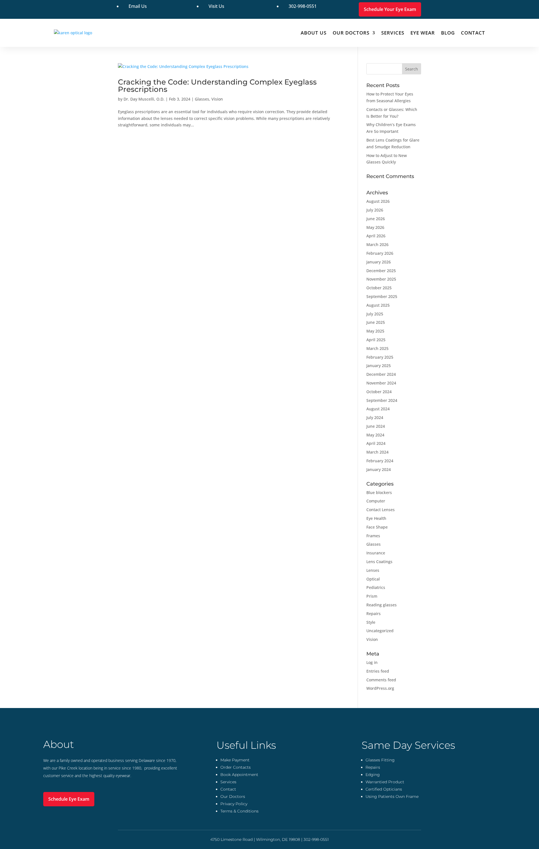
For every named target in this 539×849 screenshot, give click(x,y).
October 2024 (379, 391)
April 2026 (375, 235)
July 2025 (374, 314)
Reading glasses (381, 604)
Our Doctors (351, 32)
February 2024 (379, 460)
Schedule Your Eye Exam (390, 9)
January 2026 (378, 262)
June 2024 (375, 426)
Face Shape (377, 527)
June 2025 (375, 322)
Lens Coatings (379, 561)
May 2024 (375, 435)
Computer (375, 501)
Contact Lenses (380, 509)
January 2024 (378, 469)
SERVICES (392, 32)
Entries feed (377, 671)
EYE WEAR (422, 32)
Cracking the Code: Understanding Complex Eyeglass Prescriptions (217, 86)
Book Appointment (239, 774)
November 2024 (381, 383)
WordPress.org (380, 688)
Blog (448, 32)
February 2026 (379, 253)
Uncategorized (380, 630)
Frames (373, 535)
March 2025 (377, 348)
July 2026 (374, 210)
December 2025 (381, 270)
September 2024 (381, 400)
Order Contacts (235, 767)
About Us (313, 32)
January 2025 (378, 365)
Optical (373, 579)
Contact (228, 789)
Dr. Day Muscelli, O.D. (144, 99)
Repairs (373, 613)
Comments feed (381, 679)
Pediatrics (375, 587)
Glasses (202, 99)
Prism (371, 596)
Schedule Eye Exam (68, 799)
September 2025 (381, 296)
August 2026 (378, 201)
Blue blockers (379, 492)
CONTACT (473, 32)
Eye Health (376, 518)
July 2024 (374, 417)
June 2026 (375, 218)
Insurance (375, 553)
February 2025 (379, 357)
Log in (372, 662)
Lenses (372, 570)
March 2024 (377, 452)
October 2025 (379, 287)
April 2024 (375, 443)
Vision (217, 99)
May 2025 (375, 331)
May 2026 (375, 227)
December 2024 (381, 374)
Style (370, 622)
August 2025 (378, 305)
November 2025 (381, 279)
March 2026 (377, 244)
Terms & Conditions (239, 811)
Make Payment (235, 759)
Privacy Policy (233, 803)
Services (228, 781)
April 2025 (375, 339)
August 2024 (378, 408)
